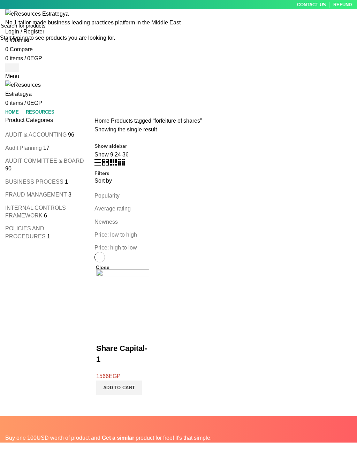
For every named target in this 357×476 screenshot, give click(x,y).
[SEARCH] (347, 25)
